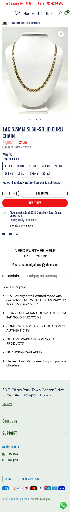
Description (13, 276)
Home (4, 22)
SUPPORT (9, 433)
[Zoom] (61, 34)
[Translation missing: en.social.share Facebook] (4, 234)
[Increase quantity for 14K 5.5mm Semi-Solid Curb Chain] (14, 193)
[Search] (60, 13)
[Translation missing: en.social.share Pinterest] (18, 234)
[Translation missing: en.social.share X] (11, 234)
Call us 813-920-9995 (54, 3)
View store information (21, 225)
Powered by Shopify (40, 499)
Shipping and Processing (43, 276)
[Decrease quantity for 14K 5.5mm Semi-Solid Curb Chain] (5, 193)
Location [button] (7, 403)
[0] (65, 13)
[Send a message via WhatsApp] (63, 505)
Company (10, 421)
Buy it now (34, 203)
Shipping (6, 147)
